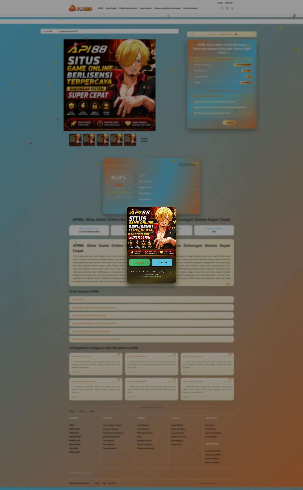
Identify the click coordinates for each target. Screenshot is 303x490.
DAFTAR (162, 262)
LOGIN (139, 262)
